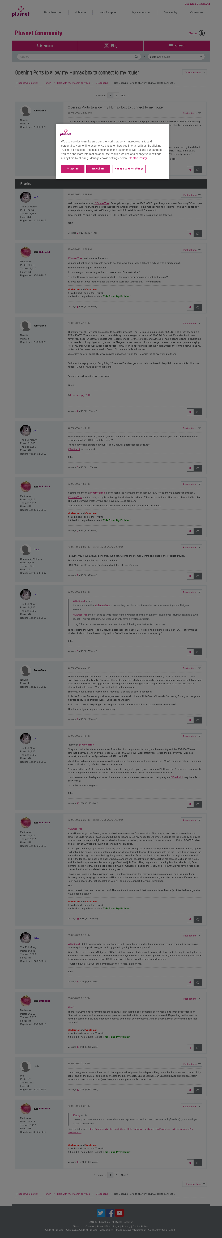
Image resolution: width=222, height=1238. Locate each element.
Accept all (73, 168)
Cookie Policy (138, 158)
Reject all (98, 168)
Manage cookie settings (129, 168)
